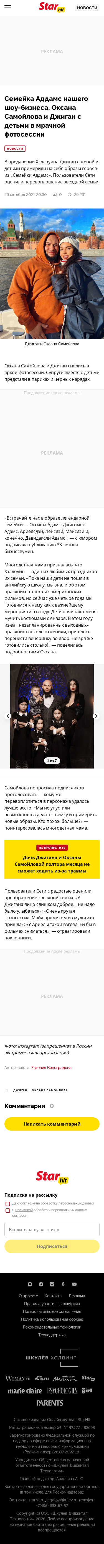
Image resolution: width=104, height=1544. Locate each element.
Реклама (77, 1296)
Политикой (24, 1210)
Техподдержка (52, 1335)
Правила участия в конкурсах (52, 1303)
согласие (27, 1203)
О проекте (28, 1296)
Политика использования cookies (52, 1319)
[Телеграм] (41, 1284)
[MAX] (30, 1284)
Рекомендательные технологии (52, 1327)
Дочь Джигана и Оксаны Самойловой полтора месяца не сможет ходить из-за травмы (52, 864)
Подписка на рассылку (30, 1195)
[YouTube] (74, 1284)
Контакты (53, 1296)
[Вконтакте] (52, 1284)
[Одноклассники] (63, 1284)
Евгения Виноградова (51, 1067)
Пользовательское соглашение (52, 1311)
